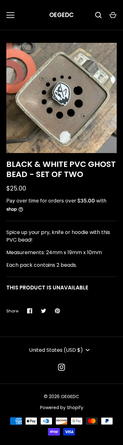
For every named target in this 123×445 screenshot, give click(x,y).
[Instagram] (61, 367)
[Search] (98, 15)
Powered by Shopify (61, 407)
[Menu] (10, 15)
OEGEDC (61, 15)
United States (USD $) (56, 350)
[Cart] (113, 15)
